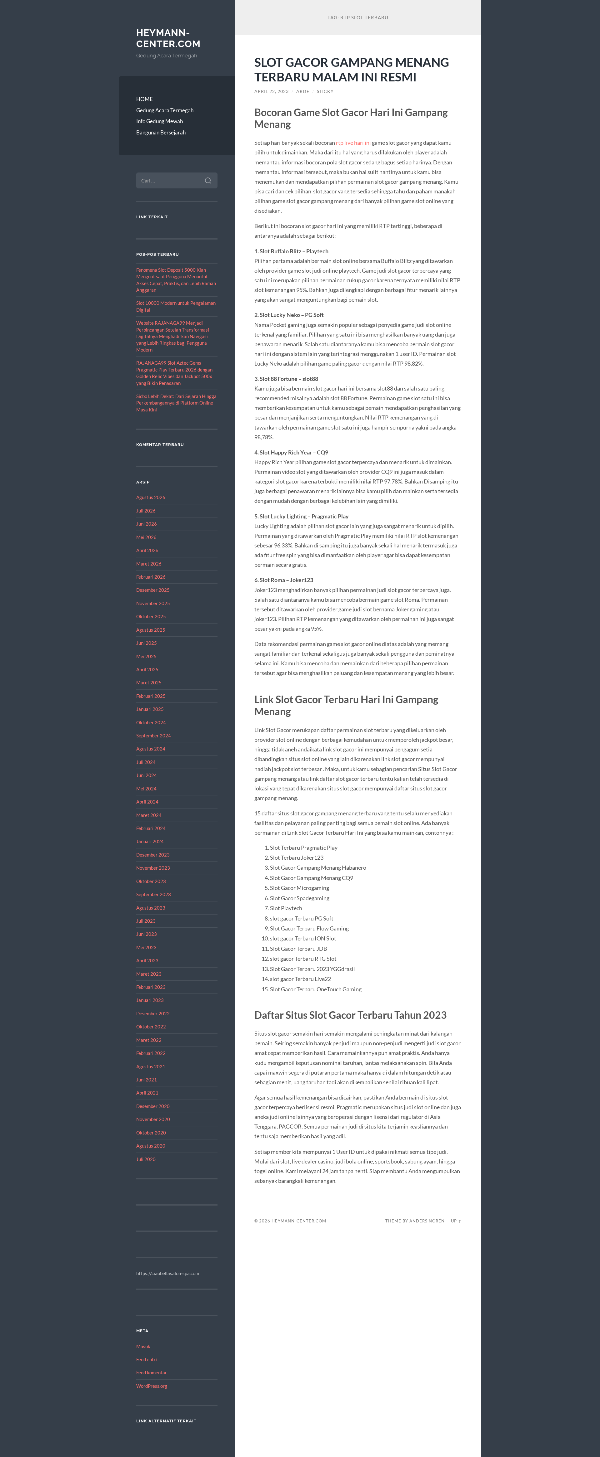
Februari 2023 (151, 987)
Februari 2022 (151, 1053)
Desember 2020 (153, 1106)
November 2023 (153, 868)
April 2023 (147, 960)
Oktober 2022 (151, 1026)
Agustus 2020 (150, 1146)
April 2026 (147, 550)
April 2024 (147, 801)
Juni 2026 (146, 524)
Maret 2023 (149, 974)
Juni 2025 (146, 643)
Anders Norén (427, 1220)
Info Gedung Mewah (159, 121)
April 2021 (147, 1092)
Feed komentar (151, 1372)
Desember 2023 (153, 854)
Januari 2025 (150, 709)
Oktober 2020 (151, 1132)
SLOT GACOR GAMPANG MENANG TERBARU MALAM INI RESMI (351, 69)
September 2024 (153, 735)
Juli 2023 (146, 921)
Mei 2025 (146, 656)
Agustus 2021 (150, 1066)
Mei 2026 (146, 537)
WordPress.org (151, 1386)
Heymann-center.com (168, 38)
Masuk (143, 1346)
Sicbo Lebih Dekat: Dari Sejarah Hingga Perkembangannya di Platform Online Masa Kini (176, 402)
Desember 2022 (153, 1013)
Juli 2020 (146, 1159)
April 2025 (147, 669)
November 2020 (153, 1119)
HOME (144, 99)
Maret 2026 (149, 563)
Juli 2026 (146, 510)
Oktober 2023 (151, 881)
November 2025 (153, 603)
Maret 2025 (149, 682)
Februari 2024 (151, 828)
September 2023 (153, 894)
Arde (302, 91)
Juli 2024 (146, 762)
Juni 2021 (146, 1079)
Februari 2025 (151, 696)
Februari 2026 (151, 577)
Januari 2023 (150, 1000)
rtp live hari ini (353, 142)
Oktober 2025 (151, 616)
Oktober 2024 (151, 722)
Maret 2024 (149, 815)
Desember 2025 (153, 590)
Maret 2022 (149, 1040)
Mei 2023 (146, 947)
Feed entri (146, 1359)
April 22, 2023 (271, 91)
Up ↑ (456, 1220)
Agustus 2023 (150, 908)
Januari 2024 (150, 841)
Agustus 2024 (150, 748)
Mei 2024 (146, 788)
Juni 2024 (146, 775)
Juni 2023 (146, 934)
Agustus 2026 (150, 497)
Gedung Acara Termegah (164, 110)
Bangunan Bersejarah (161, 132)
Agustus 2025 (150, 630)
